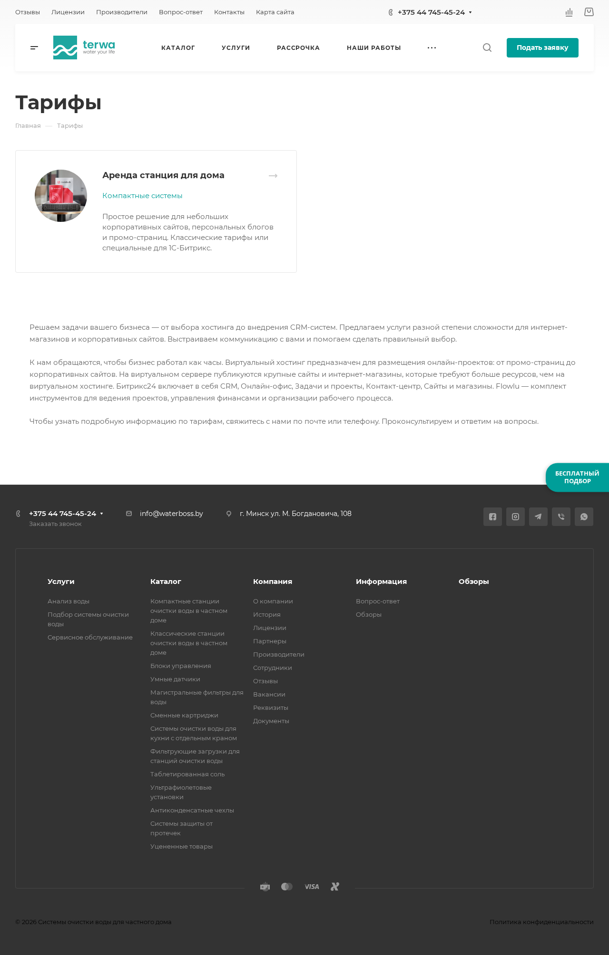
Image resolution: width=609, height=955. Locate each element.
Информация (381, 581)
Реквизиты (270, 707)
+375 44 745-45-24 (431, 12)
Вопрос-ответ (378, 601)
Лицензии (269, 627)
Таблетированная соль (187, 774)
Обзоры (369, 614)
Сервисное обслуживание (90, 637)
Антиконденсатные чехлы (192, 810)
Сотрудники (272, 667)
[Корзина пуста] (589, 12)
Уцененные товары (181, 846)
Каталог (165, 581)
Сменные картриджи (184, 715)
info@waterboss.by (171, 513)
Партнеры (269, 641)
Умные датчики (175, 679)
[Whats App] (584, 516)
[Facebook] (492, 516)
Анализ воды (68, 601)
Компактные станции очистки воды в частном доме (188, 610)
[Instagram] (515, 516)
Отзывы (265, 681)
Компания (272, 581)
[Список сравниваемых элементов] (569, 12)
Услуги (61, 581)
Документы (271, 721)
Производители (278, 654)
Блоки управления (180, 665)
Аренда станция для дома (163, 175)
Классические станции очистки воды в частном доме (188, 643)
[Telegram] (538, 516)
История (267, 614)
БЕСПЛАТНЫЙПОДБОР (577, 477)
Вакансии (269, 694)
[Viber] (561, 516)
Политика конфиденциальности (542, 922)
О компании (273, 601)
